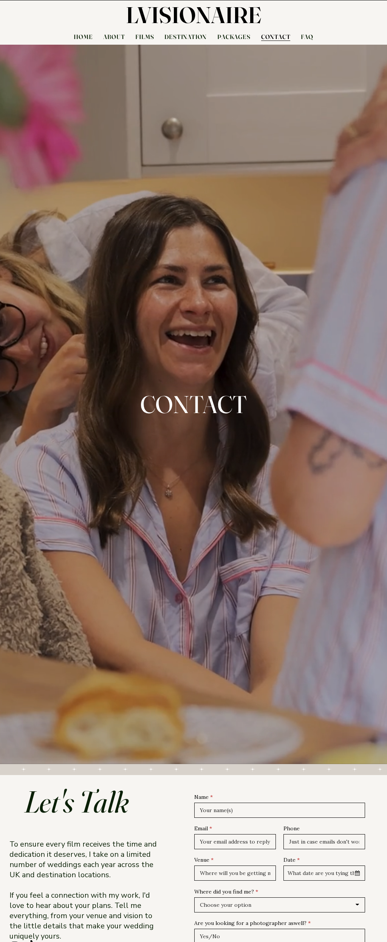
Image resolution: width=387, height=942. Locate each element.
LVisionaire (194, 15)
